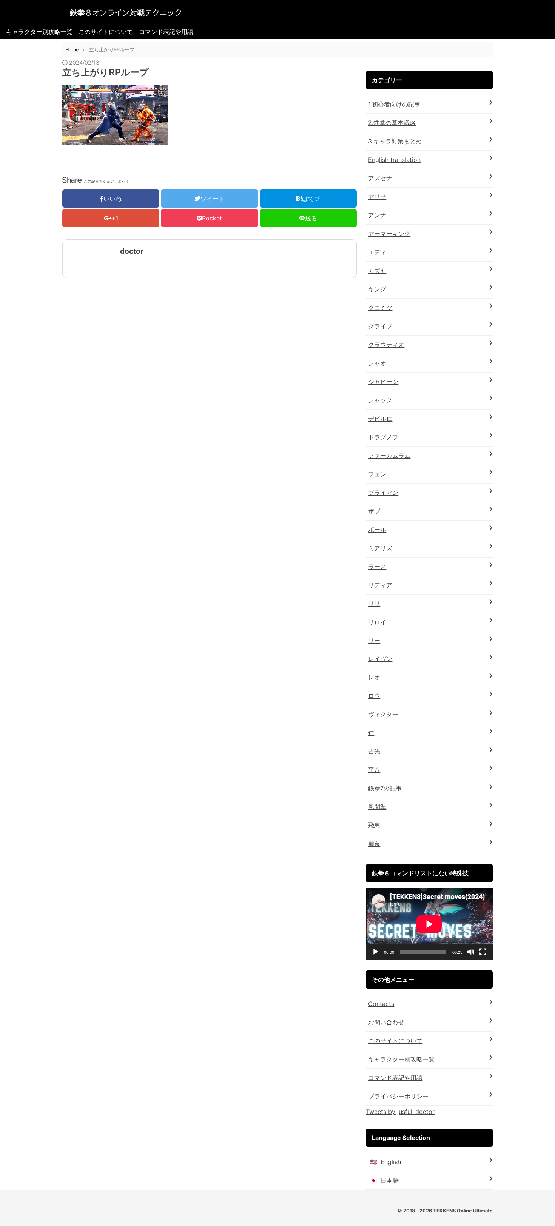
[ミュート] (471, 952)
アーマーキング (389, 233)
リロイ (377, 622)
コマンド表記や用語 (166, 31)
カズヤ (377, 270)
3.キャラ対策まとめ (395, 141)
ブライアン (383, 492)
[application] (429, 924)
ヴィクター (383, 714)
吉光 (374, 751)
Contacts (381, 1003)
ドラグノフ (383, 437)
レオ (374, 677)
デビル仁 (380, 418)
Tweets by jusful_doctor (400, 1111)
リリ (374, 603)
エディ (377, 252)
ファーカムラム (389, 455)
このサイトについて (106, 31)
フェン (377, 474)
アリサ (377, 196)
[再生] (375, 952)
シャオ (377, 363)
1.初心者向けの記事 (394, 104)
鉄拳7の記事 (385, 788)
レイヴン (380, 658)
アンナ (377, 215)
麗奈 (374, 843)
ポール (377, 529)
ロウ (374, 695)
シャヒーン (383, 381)
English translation (394, 159)
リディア (380, 585)
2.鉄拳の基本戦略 (392, 122)
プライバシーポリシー (398, 1096)
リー (374, 640)
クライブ (380, 326)
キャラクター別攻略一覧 (39, 31)
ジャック (380, 400)
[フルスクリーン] (483, 952)
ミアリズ (380, 548)
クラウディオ (386, 344)
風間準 (377, 806)
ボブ (374, 511)
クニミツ (380, 307)
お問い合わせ (386, 1022)
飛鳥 (374, 825)
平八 (374, 769)
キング (377, 289)
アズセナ (380, 178)
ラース (377, 566)
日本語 (390, 1180)
